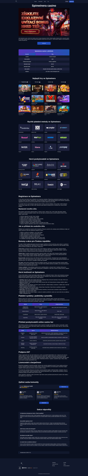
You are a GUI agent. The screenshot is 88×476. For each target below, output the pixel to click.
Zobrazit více (44, 402)
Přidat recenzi (64, 386)
